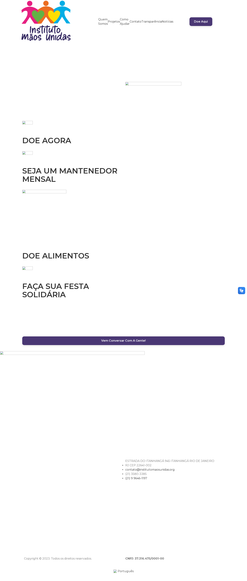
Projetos (114, 21)
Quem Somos (103, 21)
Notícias (167, 21)
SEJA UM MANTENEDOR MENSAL (69, 175)
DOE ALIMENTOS (55, 255)
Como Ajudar (125, 21)
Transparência (151, 21)
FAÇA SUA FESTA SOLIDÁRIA (55, 290)
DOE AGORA (46, 140)
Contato (135, 21)
